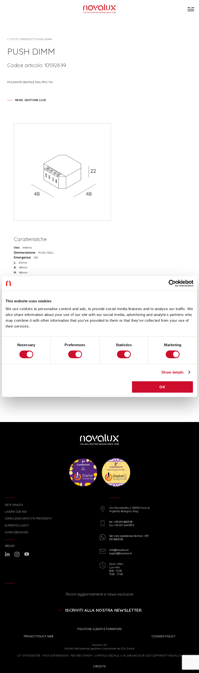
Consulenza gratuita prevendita (28, 518)
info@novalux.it (119, 550)
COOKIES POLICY (163, 636)
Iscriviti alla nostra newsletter (103, 610)
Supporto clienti (17, 525)
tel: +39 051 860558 (120, 522)
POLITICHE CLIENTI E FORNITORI (99, 629)
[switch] (75, 354)
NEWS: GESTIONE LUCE (30, 100)
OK (162, 387)
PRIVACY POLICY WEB (38, 636)
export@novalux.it (120, 553)
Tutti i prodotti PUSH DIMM (31, 39)
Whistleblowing (16, 532)
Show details (172, 372)
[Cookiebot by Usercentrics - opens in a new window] (172, 283)
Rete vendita (14, 505)
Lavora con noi (16, 511)
